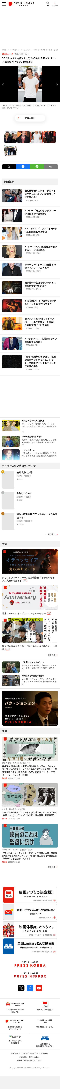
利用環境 (23, 1057)
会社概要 (14, 1053)
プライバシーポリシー (29, 1053)
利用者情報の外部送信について (29, 1060)
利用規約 (44, 1053)
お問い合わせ (34, 1057)
